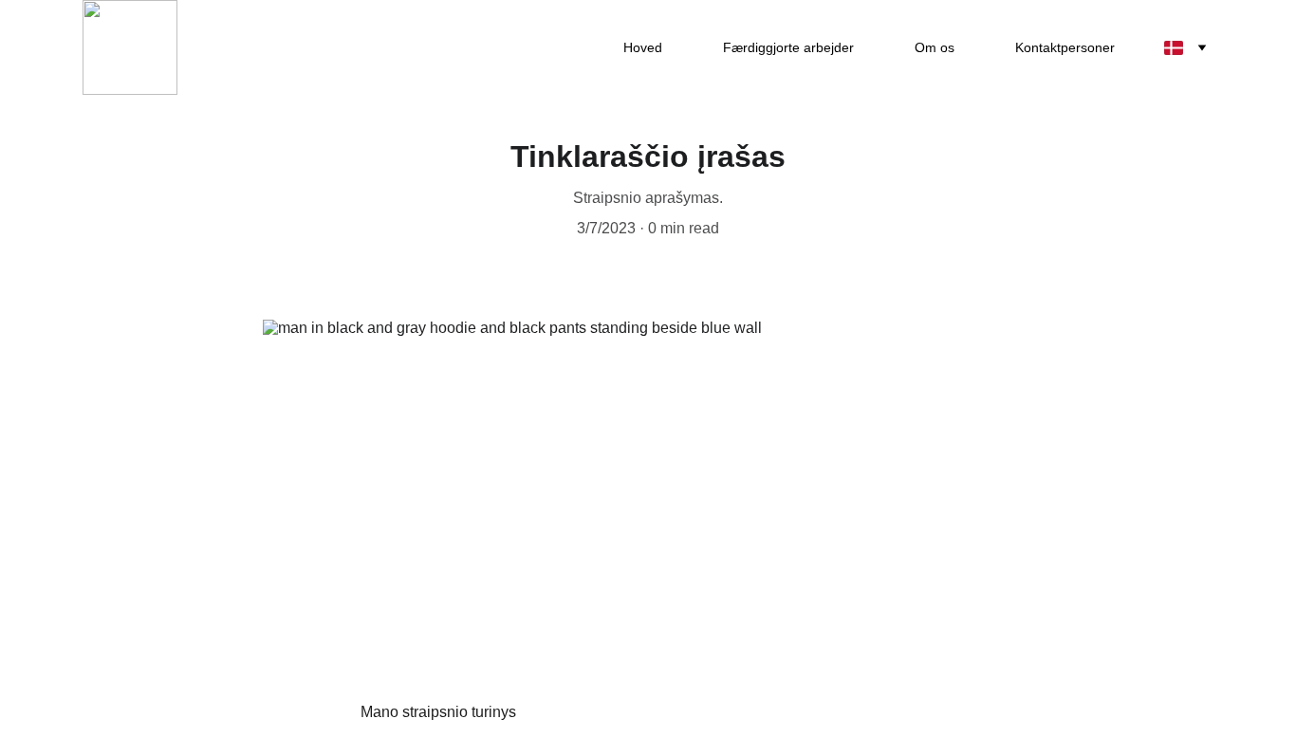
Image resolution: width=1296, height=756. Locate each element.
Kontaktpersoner (1065, 47)
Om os (934, 47)
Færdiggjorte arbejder (788, 47)
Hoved (642, 47)
